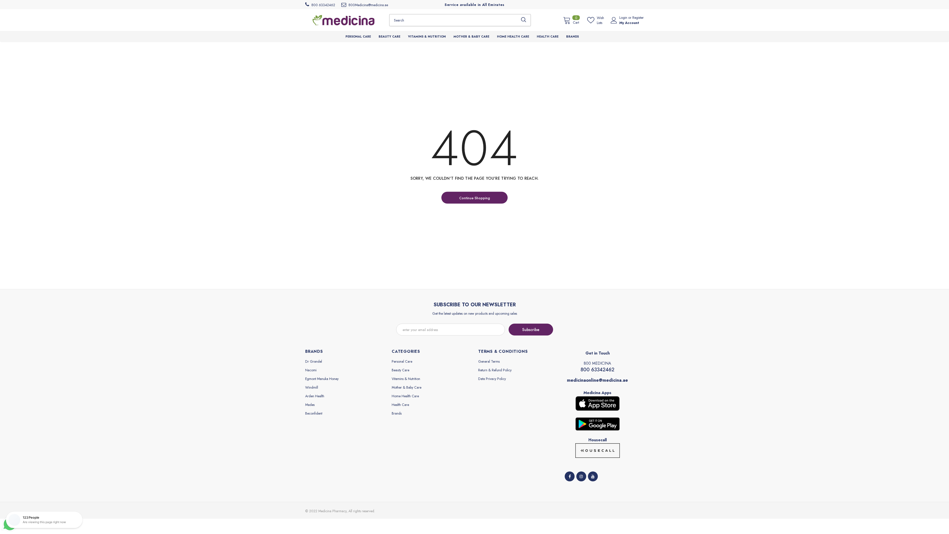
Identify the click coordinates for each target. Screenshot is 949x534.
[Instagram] (581, 476)
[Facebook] (570, 476)
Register (638, 17)
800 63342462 (597, 369)
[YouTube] (593, 476)
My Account (629, 22)
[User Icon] (613, 20)
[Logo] (343, 20)
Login (623, 17)
